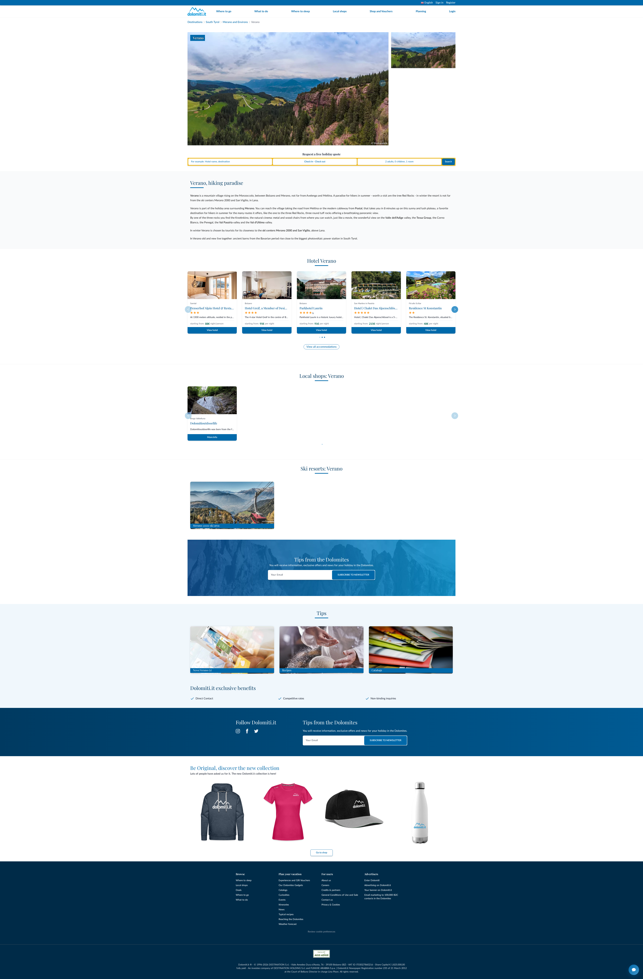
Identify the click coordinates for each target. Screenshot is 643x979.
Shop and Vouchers (381, 11)
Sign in (439, 2)
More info (212, 437)
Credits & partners (331, 890)
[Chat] (634, 970)
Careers (325, 885)
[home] (198, 11)
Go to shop (321, 852)
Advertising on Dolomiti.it (377, 885)
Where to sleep (300, 11)
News (281, 909)
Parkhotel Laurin (311, 308)
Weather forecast (288, 924)
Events (282, 900)
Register (450, 2)
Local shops (340, 11)
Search (448, 162)
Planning (421, 11)
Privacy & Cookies (331, 905)
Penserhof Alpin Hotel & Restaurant (214, 308)
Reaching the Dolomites (291, 919)
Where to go (223, 11)
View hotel (212, 330)
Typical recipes (286, 914)
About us (326, 880)
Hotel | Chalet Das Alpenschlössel (376, 308)
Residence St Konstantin (425, 308)
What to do (261, 11)
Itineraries (284, 905)
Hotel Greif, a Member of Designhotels (270, 308)
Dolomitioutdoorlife (203, 423)
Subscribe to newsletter (353, 575)
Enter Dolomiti (372, 880)
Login (452, 11)
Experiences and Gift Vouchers (294, 880)
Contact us (327, 900)
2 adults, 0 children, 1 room (399, 162)
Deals (238, 890)
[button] (319, 337)
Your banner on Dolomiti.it (378, 890)
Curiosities (284, 895)
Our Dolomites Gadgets (291, 885)
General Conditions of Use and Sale (340, 895)
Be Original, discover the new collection (234, 768)
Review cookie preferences (321, 932)
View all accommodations (321, 346)
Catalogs (283, 890)
